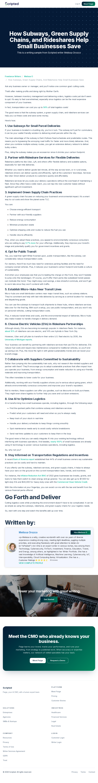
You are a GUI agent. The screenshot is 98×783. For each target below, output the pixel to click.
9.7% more (30, 243)
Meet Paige (88, 4)
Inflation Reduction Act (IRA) (33, 475)
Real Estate (56, 726)
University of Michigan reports (18, 339)
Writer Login (56, 742)
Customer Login (58, 738)
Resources (7, 738)
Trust (5, 760)
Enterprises (7, 712)
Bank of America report (23, 459)
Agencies (7, 717)
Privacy (6, 742)
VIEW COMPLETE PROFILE (31, 563)
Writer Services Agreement (14, 751)
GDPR (5, 756)
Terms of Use (8, 747)
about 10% (10, 331)
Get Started (49, 599)
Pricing (54, 696)
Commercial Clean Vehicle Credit (72, 482)
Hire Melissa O (80, 532)
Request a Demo (57, 660)
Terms (83, 772)
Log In (77, 4)
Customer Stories (58, 701)
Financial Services (59, 717)
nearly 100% (56, 441)
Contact (92, 772)
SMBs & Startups (10, 721)
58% (45, 107)
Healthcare (56, 712)
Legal (53, 721)
